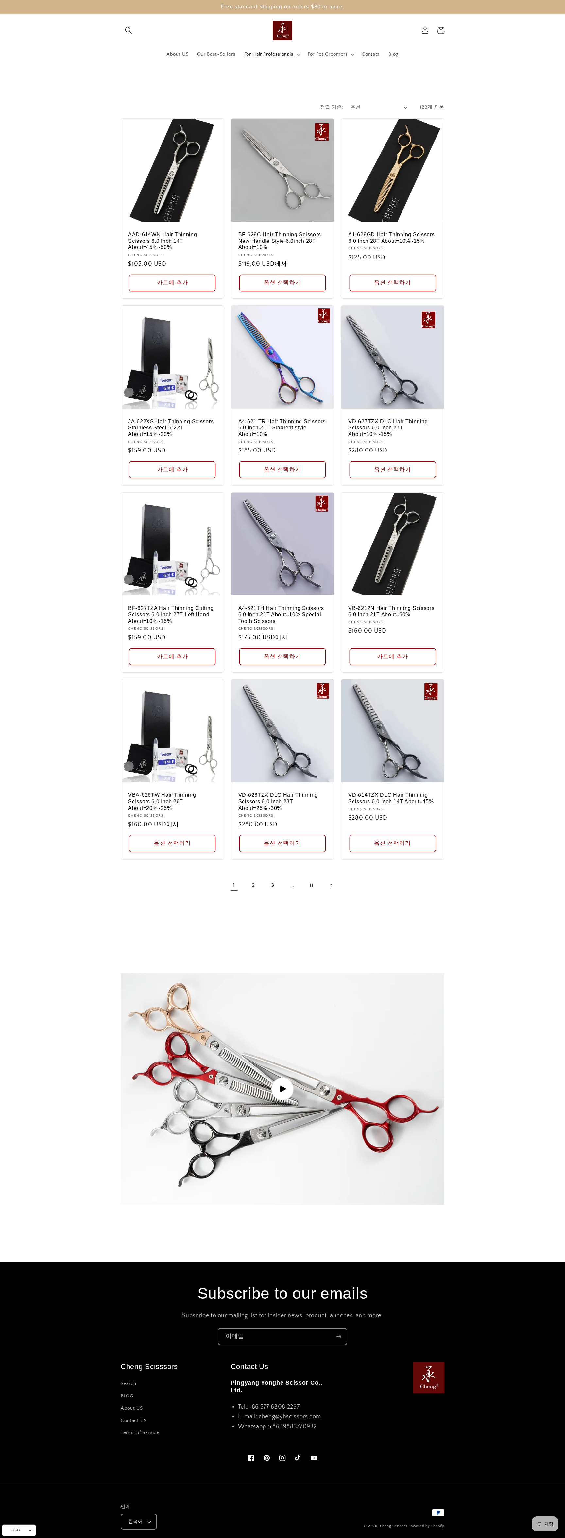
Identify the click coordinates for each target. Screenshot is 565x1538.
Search (128, 1383)
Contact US (134, 1420)
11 (311, 885)
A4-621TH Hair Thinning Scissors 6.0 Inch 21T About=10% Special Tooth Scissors (281, 614)
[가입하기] (339, 1337)
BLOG (127, 1396)
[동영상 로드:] (282, 1089)
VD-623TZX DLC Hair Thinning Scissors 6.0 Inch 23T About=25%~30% (278, 801)
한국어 (135, 1521)
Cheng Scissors (393, 1526)
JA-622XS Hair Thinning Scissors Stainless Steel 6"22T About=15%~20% (171, 428)
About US (132, 1408)
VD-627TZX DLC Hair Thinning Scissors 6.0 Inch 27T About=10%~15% (388, 428)
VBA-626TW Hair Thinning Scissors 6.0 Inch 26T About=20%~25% (162, 801)
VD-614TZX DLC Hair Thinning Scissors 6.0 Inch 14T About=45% (391, 798)
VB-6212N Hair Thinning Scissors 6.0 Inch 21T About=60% (391, 611)
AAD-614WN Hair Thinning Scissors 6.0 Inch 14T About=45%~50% (162, 241)
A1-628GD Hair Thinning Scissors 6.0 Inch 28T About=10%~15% (391, 238)
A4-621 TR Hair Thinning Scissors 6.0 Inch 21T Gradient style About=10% (282, 428)
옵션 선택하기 (282, 283)
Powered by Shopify (426, 1526)
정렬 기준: (331, 107)
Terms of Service (140, 1432)
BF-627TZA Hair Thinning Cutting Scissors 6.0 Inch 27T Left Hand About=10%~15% (171, 614)
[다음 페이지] (331, 885)
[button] (128, 30)
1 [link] (234, 885)
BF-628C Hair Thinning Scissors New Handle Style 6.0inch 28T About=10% (279, 241)
